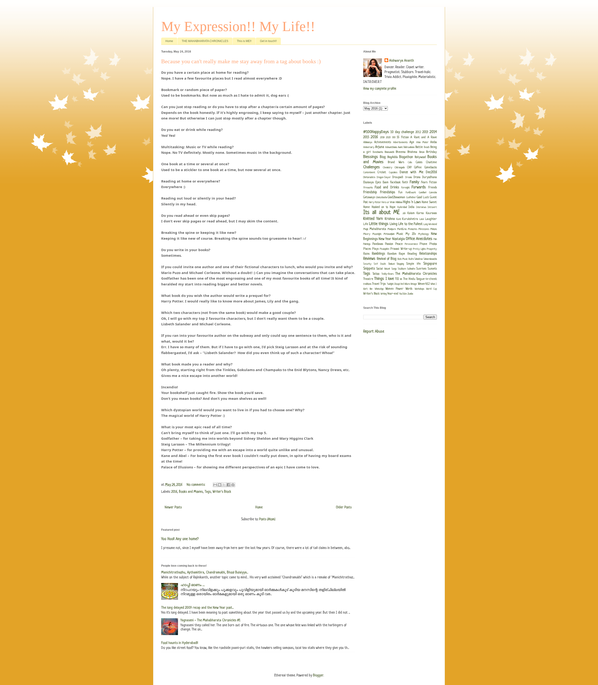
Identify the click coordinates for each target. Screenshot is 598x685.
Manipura (392, 229)
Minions (433, 229)
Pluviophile (384, 249)
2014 (433, 132)
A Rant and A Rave (423, 137)
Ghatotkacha (381, 197)
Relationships (428, 254)
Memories (412, 229)
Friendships (387, 192)
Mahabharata (378, 229)
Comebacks (430, 167)
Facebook (395, 182)
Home (169, 41)
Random (392, 254)
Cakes (419, 162)
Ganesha (433, 192)
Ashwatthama (391, 147)
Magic (365, 229)
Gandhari (422, 192)
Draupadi (397, 177)
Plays (375, 249)
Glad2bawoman (396, 197)
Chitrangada (400, 167)
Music (399, 234)
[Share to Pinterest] (233, 484)
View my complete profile (379, 89)
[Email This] (215, 484)
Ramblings (378, 254)
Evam (385, 182)
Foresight (405, 187)
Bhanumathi (389, 152)
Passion (389, 244)
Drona (417, 177)
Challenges (371, 167)
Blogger (318, 675)
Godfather (411, 197)
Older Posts (344, 507)
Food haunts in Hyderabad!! (179, 643)
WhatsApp (379, 289)
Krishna (390, 219)
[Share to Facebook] (228, 484)
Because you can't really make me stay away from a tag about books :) (241, 61)
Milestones (423, 229)
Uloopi (397, 284)
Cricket (381, 172)
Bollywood (420, 157)
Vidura (407, 284)
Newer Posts (173, 507)
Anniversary (368, 147)
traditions (367, 284)
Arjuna (379, 147)
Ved (402, 284)
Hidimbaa (399, 202)
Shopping (400, 264)
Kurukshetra (410, 219)
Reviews (369, 258)
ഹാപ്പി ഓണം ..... (193, 585)
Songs (394, 268)
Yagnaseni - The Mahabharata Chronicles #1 (210, 620)
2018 (382, 137)
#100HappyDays (376, 132)
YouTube (403, 293)
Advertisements (400, 142)
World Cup (431, 289)
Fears (424, 182)
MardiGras (402, 229)
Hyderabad (402, 207)
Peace (399, 244)
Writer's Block (222, 492)
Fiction (433, 182)
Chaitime (431, 162)
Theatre (368, 279)
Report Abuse (373, 332)
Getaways (369, 197)
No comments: (196, 485)
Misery (366, 234)
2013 (425, 132)
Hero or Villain (388, 202)
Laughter (431, 219)
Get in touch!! (268, 41)
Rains (366, 254)
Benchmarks (378, 152)
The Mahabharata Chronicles (416, 274)
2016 (174, 492)
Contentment (369, 172)
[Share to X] (224, 484)
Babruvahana (409, 147)
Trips (383, 284)
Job (404, 213)
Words (409, 289)
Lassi (422, 219)
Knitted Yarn (373, 219)
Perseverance (411, 244)
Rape (402, 254)
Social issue (383, 268)
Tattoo (376, 274)
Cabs (410, 162)
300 (393, 137)
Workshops (419, 289)
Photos (433, 244)
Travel (375, 284)
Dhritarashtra (369, 177)
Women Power (394, 289)
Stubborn (402, 268)
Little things (378, 224)
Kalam (411, 213)
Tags (208, 492)
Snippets (369, 268)
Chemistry (387, 167)
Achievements (382, 142)
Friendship (370, 192)
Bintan (421, 152)
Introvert (432, 207)
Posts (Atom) (267, 519)
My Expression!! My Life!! (238, 26)
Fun (400, 192)
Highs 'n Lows (412, 202)
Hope (392, 207)
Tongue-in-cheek (426, 279)
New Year (385, 239)
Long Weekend (430, 224)
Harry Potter (375, 202)
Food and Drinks (387, 187)
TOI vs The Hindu (405, 279)
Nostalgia (398, 239)
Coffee (418, 167)
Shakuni (391, 264)
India (411, 207)
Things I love (384, 279)
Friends (432, 187)
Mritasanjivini (389, 234)
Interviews (421, 207)
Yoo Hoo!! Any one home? (180, 539)
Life (365, 224)
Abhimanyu (367, 142)
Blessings (370, 157)
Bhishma (412, 152)
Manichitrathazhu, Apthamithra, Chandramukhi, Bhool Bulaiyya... (204, 572)
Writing (384, 293)
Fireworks (368, 187)
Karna (420, 213)
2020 (388, 137)
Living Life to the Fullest (406, 224)
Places (367, 249)
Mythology (423, 234)
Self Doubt (380, 264)
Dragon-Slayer (384, 177)
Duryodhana (429, 177)
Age (411, 142)
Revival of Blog (386, 259)
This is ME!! (244, 41)
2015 (366, 137)
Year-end (392, 293)
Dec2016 (431, 172)
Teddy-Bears (387, 274)
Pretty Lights (419, 249)
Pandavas (377, 244)
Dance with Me (411, 172)
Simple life (413, 264)
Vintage (413, 284)
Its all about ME (381, 213)
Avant (400, 147)
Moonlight (376, 234)
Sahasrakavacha (430, 259)
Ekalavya (368, 182)
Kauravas (431, 213)
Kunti (398, 219)
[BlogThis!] (219, 484)
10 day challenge (402, 132)
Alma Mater (422, 142)
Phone (423, 244)
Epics (378, 182)
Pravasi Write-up (401, 249)
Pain (435, 239)
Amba (433, 142)
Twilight (390, 284)
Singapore (430, 264)
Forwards (419, 187)
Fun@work (411, 192)
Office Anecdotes (419, 239)
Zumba (410, 293)
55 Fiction (403, 137)
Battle (419, 147)
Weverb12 (424, 284)
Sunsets (432, 268)
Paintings (366, 244)
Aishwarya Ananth (401, 61)
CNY (409, 167)
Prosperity (432, 249)
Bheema (401, 152)
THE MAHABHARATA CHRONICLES (205, 41)
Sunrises (421, 268)
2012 (418, 132)
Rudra (411, 259)
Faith (405, 182)
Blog (383, 157)
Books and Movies (191, 492)
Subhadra (411, 268)
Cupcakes (393, 172)
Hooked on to (380, 207)
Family (414, 182)
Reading (412, 254)
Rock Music (403, 259)
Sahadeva (418, 259)
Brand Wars (396, 162)
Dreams (408, 177)
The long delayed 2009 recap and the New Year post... (197, 608)
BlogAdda (392, 157)
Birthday (431, 152)
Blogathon (406, 157)
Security (367, 264)
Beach (426, 147)
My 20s (411, 234)
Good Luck (423, 197)
